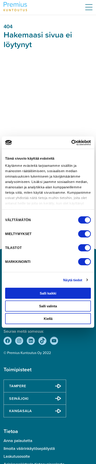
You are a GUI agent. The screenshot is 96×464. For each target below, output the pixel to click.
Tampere (17, 385)
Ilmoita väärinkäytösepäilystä (29, 448)
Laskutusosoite (17, 456)
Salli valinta (48, 306)
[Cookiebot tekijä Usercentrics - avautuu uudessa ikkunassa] (71, 142)
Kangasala (20, 410)
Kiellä (48, 319)
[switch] (84, 233)
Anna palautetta (18, 441)
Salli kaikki (48, 293)
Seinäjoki (19, 398)
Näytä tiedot (72, 280)
